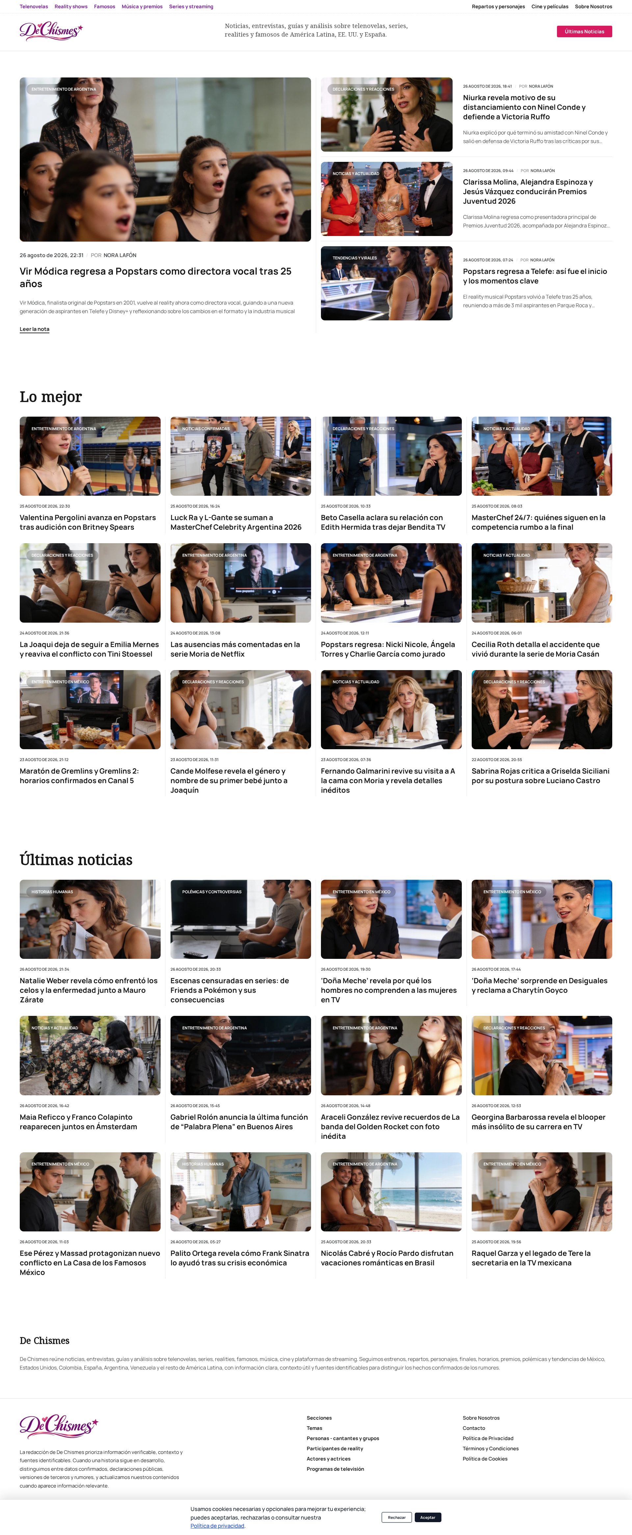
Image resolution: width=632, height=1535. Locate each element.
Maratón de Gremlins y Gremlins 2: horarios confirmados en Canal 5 (79, 775)
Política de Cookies (485, 1458)
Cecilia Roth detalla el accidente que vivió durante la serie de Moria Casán (536, 649)
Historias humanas (52, 891)
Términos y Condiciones (491, 1448)
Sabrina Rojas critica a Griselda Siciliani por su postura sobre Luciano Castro (541, 775)
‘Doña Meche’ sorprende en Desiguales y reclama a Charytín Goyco (540, 985)
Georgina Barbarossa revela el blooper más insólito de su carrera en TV (539, 1122)
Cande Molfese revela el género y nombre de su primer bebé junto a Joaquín (229, 780)
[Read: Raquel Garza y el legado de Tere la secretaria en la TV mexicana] (542, 1191)
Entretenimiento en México (60, 682)
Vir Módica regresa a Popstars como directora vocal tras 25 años (156, 277)
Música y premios (142, 6)
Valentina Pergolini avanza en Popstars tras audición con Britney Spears (88, 522)
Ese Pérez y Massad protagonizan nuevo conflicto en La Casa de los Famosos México (90, 1263)
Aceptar (427, 1517)
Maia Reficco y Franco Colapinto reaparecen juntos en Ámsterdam (78, 1122)
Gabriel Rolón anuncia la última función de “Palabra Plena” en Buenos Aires (239, 1122)
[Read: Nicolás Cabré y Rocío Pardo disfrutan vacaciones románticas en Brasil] (391, 1191)
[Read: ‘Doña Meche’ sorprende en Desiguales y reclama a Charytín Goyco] (542, 919)
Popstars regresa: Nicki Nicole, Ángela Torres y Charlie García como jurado (388, 649)
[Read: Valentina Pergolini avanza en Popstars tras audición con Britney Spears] (90, 456)
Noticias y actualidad (356, 173)
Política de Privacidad (488, 1438)
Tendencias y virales (355, 258)
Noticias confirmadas (206, 428)
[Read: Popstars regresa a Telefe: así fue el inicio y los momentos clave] (387, 283)
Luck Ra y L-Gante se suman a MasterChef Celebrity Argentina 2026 (236, 522)
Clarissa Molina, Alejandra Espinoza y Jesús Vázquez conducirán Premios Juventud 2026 (528, 191)
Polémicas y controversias (212, 891)
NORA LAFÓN (120, 255)
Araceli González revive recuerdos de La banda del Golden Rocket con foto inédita (390, 1126)
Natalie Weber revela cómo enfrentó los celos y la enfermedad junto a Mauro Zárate (89, 990)
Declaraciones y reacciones (363, 89)
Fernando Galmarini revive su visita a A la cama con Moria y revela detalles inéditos (388, 780)
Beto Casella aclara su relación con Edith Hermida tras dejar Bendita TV (383, 522)
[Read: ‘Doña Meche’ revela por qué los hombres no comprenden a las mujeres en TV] (391, 919)
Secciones (319, 1417)
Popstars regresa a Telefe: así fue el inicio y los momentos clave (535, 276)
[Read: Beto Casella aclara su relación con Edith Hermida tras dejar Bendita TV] (391, 456)
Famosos (104, 6)
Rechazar (397, 1517)
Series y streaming (191, 6)
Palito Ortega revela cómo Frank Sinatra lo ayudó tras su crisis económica (240, 1258)
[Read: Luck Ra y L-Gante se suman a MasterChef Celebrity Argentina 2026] (241, 456)
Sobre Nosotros (593, 6)
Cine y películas (550, 6)
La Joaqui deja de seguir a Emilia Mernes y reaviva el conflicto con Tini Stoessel (89, 649)
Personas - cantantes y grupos (343, 1438)
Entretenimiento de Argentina (64, 89)
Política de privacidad (217, 1525)
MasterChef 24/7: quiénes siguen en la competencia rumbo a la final (539, 522)
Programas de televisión (335, 1468)
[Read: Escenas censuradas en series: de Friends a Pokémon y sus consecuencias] (241, 919)
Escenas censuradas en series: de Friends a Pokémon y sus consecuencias (230, 990)
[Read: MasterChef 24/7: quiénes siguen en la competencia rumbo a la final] (542, 456)
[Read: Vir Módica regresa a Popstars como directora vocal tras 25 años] (165, 159)
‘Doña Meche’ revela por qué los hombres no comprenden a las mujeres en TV (389, 990)
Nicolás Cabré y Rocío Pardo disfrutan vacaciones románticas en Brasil (387, 1258)
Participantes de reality (335, 1448)
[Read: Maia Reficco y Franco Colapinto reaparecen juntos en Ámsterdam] (90, 1055)
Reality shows (71, 6)
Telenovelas (34, 6)
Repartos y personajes (498, 6)
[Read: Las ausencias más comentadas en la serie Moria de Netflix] (241, 582)
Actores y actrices (329, 1458)
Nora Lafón (541, 86)
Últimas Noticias (584, 31)
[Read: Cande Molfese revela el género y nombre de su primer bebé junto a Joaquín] (241, 709)
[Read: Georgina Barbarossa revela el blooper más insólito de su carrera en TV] (542, 1055)
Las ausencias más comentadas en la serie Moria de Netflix (235, 649)
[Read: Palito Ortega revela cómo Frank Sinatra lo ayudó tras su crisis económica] (241, 1191)
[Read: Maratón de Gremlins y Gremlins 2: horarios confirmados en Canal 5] (90, 709)
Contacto (474, 1428)
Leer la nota (34, 329)
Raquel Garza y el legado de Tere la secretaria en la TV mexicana (531, 1258)
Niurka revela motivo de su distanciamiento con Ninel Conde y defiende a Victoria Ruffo (524, 107)
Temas (314, 1428)
